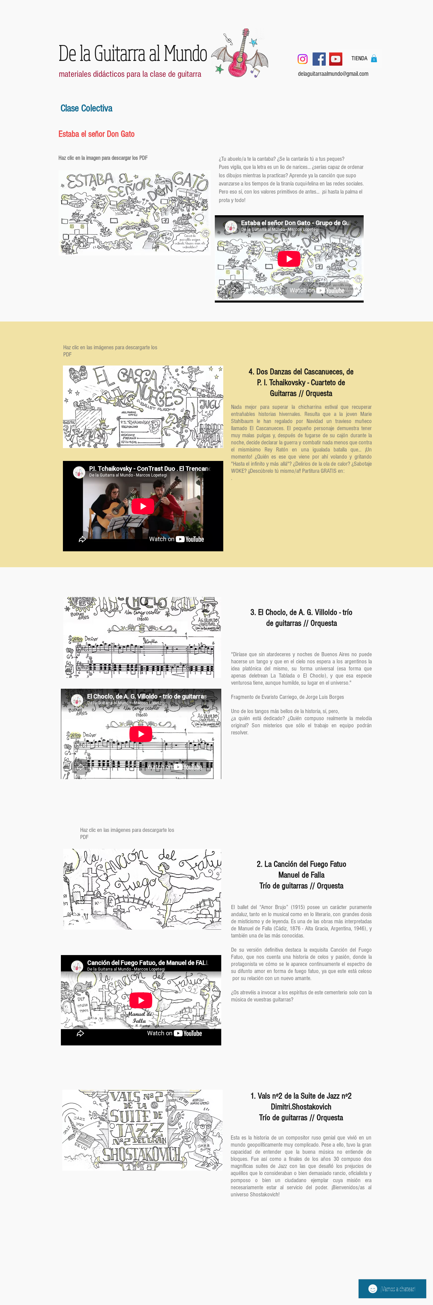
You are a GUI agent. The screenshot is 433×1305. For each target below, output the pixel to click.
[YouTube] (335, 59)
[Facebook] (319, 59)
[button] (374, 58)
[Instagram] (302, 59)
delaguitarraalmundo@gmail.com (333, 74)
